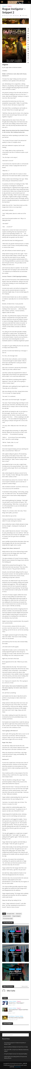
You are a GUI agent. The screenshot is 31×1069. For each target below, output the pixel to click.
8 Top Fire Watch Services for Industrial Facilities (15, 1054)
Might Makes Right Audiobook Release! (15, 972)
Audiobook (12, 969)
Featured (4, 6)
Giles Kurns (18, 913)
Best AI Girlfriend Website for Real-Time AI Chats (16, 1047)
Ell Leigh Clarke (10, 913)
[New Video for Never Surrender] (5, 1017)
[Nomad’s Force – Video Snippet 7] (5, 1002)
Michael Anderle (7, 916)
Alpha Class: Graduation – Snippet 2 (15, 934)
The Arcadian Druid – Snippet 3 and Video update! (18, 1010)
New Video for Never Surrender (15, 1017)
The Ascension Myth (7, 918)
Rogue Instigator (16, 916)
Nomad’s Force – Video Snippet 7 (16, 1003)
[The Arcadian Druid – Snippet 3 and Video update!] (5, 1009)
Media (14, 1001)
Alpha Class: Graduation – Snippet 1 (15, 953)
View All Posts (25, 986)
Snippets (9, 6)
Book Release (11, 1016)
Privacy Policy (17, 1067)
